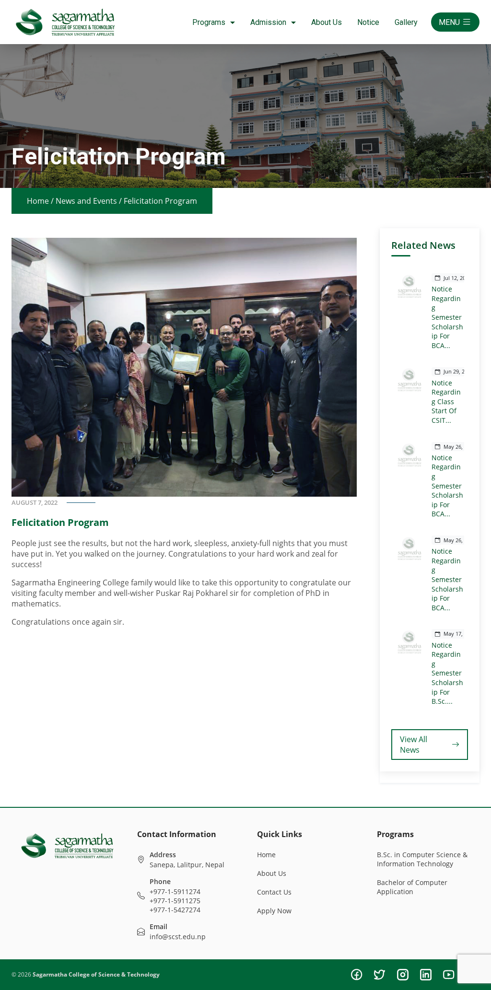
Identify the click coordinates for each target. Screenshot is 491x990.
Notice (368, 22)
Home (38, 201)
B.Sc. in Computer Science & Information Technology (422, 859)
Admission (268, 22)
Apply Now (274, 910)
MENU (449, 22)
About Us (326, 22)
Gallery (406, 22)
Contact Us (274, 892)
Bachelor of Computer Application (412, 887)
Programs (208, 22)
